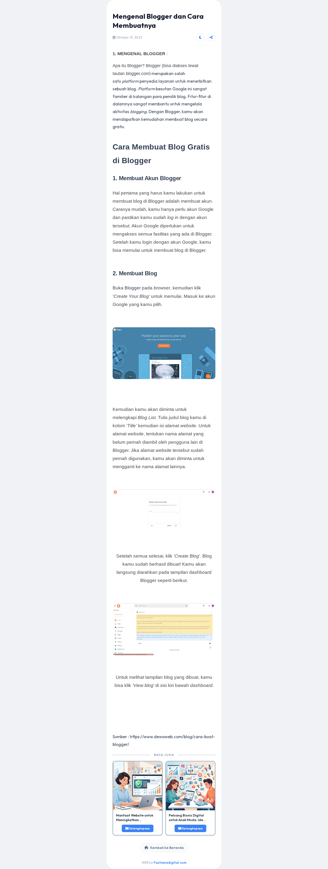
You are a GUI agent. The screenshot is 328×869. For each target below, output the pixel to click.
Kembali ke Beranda (167, 848)
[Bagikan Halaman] (211, 37)
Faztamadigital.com (170, 862)
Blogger (133, 287)
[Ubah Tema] (200, 37)
